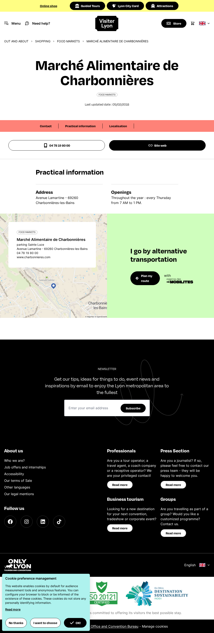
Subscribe (133, 408)
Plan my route (146, 278)
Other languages (17, 487)
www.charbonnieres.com (33, 257)
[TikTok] (59, 522)
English (190, 565)
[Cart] (193, 23)
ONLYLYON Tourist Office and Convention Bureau (99, 626)
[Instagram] (26, 522)
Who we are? (14, 460)
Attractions (165, 6)
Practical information (80, 126)
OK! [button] (78, 623)
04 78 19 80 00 (59, 145)
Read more (119, 485)
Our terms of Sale (18, 480)
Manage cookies (155, 626)
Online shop (48, 6)
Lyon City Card (128, 6)
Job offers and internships (25, 467)
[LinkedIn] (43, 522)
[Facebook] (10, 522)
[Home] (107, 23)
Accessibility (14, 474)
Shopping (42, 41)
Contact (46, 126)
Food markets (68, 41)
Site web (160, 145)
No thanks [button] (16, 623)
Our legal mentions (19, 494)
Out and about (16, 41)
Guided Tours (90, 6)
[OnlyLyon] (17, 565)
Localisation (118, 126)
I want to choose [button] (45, 623)
